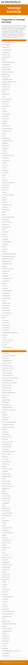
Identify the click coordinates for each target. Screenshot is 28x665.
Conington (4, 150)
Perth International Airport (8, 486)
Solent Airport (5, 555)
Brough (4, 109)
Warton (4, 619)
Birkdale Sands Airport (7, 79)
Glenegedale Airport (6, 261)
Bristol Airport (5, 104)
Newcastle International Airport (9, 422)
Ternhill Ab (4, 584)
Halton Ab (4, 273)
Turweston (4, 604)
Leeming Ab (4, 335)
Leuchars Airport (6, 342)
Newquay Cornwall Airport (8, 427)
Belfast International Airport (8, 62)
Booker (3, 91)
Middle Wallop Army (6, 405)
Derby (3, 177)
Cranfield (4, 163)
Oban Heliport (5, 459)
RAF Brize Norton (6, 501)
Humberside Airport (6, 303)
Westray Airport (5, 636)
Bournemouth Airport (6, 99)
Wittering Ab (5, 648)
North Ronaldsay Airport (7, 441)
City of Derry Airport (6, 131)
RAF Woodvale (5, 503)
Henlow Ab (4, 286)
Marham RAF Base (6, 400)
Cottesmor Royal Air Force (8, 155)
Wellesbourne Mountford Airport (9, 623)
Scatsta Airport (5, 530)
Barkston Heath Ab (6, 57)
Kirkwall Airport (5, 322)
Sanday (4, 518)
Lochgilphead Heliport (7, 360)
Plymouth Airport (6, 488)
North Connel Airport (6, 437)
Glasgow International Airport (8, 256)
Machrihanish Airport (6, 385)
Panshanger (5, 471)
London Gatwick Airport (7, 365)
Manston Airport (5, 395)
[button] (26, 2)
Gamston (4, 251)
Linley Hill (4, 345)
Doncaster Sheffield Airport (8, 182)
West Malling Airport (6, 631)
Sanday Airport (5, 520)
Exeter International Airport (8, 217)
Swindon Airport (5, 579)
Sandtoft (4, 525)
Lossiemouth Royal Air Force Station (10, 378)
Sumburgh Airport (6, 574)
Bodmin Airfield (5, 89)
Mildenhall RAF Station (7, 407)
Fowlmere (4, 246)
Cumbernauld (5, 172)
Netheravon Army (6, 417)
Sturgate (4, 572)
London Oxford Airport (7, 373)
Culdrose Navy (5, 170)
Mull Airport (4, 414)
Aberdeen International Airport (9, 42)
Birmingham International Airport (9, 81)
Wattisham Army (6, 621)
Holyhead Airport (6, 293)
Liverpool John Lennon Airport (8, 355)
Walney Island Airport (7, 616)
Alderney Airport (6, 47)
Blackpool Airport (6, 86)
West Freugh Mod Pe (6, 628)
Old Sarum (4, 466)
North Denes (5, 439)
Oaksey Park (5, 456)
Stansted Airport (6, 562)
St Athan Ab (5, 560)
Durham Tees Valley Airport (8, 195)
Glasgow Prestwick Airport (8, 259)
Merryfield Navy (5, 402)
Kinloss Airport (5, 320)
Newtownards (5, 432)
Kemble (4, 318)
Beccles (4, 59)
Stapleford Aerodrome (7, 564)
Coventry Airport (6, 160)
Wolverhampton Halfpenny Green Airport (11, 651)
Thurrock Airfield (6, 589)
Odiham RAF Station (6, 461)
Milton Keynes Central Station (8, 410)
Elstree (3, 214)
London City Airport (6, 363)
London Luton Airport (7, 370)
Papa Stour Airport (6, 473)
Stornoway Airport (6, 567)
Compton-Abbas (5, 145)
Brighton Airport (5, 101)
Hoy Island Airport (6, 298)
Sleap (3, 552)
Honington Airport (6, 295)
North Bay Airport (6, 434)
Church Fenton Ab (6, 126)
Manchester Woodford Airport (8, 392)
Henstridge (4, 288)
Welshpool (4, 626)
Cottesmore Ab (5, 158)
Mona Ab (4, 412)
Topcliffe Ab (5, 594)
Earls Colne (4, 202)
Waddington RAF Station (7, 614)
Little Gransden (5, 353)
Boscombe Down (6, 94)
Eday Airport (5, 207)
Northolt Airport (5, 449)
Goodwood (4, 266)
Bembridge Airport (6, 64)
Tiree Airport (5, 592)
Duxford (4, 197)
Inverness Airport (6, 305)
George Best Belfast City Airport (9, 254)
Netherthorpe (5, 419)
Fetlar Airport (5, 231)
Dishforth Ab (5, 180)
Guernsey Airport (6, 271)
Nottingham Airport (6, 454)
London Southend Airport (7, 375)
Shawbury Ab (5, 537)
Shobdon (4, 545)
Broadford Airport (6, 106)
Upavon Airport (5, 609)
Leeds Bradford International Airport (10, 332)
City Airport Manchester (7, 128)
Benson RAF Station (6, 69)
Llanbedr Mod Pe (6, 358)
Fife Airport (4, 234)
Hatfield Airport (5, 276)
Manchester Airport (6, 390)
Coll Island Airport (6, 138)
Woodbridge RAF (6, 653)
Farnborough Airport (6, 227)
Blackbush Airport (6, 84)
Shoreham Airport (6, 547)
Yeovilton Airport (6, 655)
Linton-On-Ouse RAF (6, 347)
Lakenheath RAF (6, 325)
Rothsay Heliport (6, 510)
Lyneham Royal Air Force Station (9, 382)
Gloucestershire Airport (7, 263)
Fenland (4, 229)
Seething (4, 535)
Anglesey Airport (6, 52)
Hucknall (4, 300)
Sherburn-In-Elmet (6, 542)
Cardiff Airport (5, 116)
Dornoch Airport (5, 185)
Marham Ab (4, 397)
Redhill (3, 505)
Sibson (3, 550)
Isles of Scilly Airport (6, 313)
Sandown (4, 523)
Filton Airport (5, 236)
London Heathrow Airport (7, 368)
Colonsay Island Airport (7, 140)
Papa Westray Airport (7, 476)
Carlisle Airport (5, 118)
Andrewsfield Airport (6, 49)
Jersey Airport (5, 315)
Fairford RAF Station (6, 222)
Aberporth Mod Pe (6, 45)
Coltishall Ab (5, 143)
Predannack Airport (6, 498)
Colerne (4, 136)
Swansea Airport (6, 577)
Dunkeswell (5, 190)
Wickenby (4, 646)
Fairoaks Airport (5, 224)
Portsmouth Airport (6, 496)
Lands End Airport (6, 327)
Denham (4, 175)
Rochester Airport (6, 508)
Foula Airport (5, 244)
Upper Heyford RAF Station (8, 611)
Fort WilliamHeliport (6, 241)
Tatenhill (4, 582)
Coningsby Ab (5, 148)
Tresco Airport (5, 599)
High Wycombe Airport (7, 291)
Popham (4, 491)
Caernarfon (4, 111)
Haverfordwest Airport (7, 278)
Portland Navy (5, 493)
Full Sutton (4, 249)
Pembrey (4, 478)
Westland (4, 633)
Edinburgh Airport (6, 209)
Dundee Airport (5, 187)
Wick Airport (5, 643)
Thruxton (4, 587)
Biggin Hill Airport (6, 74)
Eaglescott (4, 200)
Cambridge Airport (6, 113)
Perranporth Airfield (6, 483)
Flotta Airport (5, 239)
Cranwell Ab (5, 165)
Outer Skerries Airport (7, 469)
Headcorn (4, 283)
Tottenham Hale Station (7, 596)
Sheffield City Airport (6, 540)
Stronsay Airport (6, 569)
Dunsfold (4, 192)
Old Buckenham (5, 464)
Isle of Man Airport (6, 310)
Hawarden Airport (6, 281)
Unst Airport (5, 606)
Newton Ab (4, 429)
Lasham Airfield (5, 330)
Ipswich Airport (5, 308)
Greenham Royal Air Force (8, 268)
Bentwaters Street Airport (8, 72)
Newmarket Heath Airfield (8, 424)
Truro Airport (5, 601)
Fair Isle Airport (5, 219)
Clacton (4, 133)
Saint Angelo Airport (6, 515)
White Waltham (5, 641)
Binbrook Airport (5, 77)
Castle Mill (4, 121)
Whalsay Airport (6, 638)
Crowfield (4, 168)
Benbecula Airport (6, 67)
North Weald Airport (6, 444)
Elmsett (4, 212)
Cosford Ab (4, 153)
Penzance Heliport (6, 481)
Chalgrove (4, 123)
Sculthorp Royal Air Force (7, 532)
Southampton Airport (6, 557)
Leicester (4, 337)
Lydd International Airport (7, 380)
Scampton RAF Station (7, 528)
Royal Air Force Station (7, 513)
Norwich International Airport (8, 451)
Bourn (3, 96)
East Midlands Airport (7, 204)
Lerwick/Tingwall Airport (7, 340)
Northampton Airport (6, 446)
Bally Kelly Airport (6, 54)
